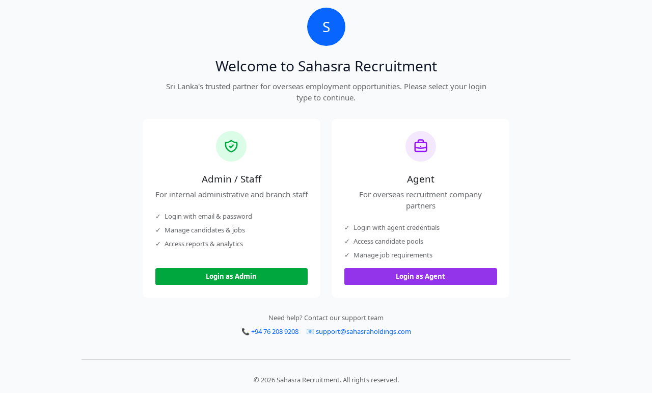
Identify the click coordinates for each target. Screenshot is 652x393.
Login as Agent (420, 276)
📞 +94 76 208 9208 (269, 331)
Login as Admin (231, 276)
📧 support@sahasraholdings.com (358, 331)
